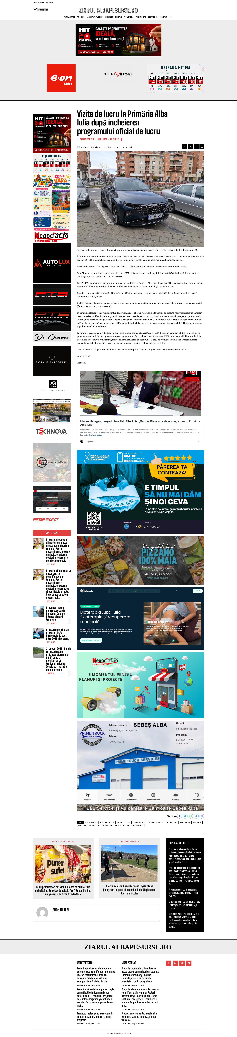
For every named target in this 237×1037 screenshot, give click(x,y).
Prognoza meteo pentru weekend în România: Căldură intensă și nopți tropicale (56, 613)
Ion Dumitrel (139, 823)
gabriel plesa (123, 823)
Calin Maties (91, 823)
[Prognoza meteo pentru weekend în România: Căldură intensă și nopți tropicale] (38, 611)
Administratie (87, 139)
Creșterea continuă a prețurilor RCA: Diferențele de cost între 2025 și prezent (57, 634)
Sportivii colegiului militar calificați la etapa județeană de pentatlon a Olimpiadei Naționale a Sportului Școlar (129, 889)
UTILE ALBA (50, 673)
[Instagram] (175, 963)
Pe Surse (114, 139)
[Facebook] (184, 146)
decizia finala (107, 823)
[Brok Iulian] (79, 147)
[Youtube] (188, 963)
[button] (171, 17)
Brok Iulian (95, 147)
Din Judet (102, 139)
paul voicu (185, 823)
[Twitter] (190, 146)
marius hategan (155, 823)
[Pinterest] (196, 146)
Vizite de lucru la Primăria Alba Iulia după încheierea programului (111, 826)
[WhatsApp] (201, 146)
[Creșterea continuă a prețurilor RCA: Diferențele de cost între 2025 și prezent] (38, 633)
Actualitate (51, 564)
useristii (197, 823)
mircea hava (172, 823)
